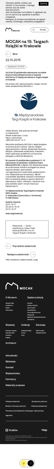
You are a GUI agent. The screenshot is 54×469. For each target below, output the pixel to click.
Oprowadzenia (31, 310)
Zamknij (43, 4)
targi (35, 260)
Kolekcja (25, 324)
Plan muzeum (31, 308)
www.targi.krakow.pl (14, 213)
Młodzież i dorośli (41, 333)
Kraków (12, 430)
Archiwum (9, 335)
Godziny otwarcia (32, 305)
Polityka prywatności (13, 401)
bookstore (15, 260)
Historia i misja (10, 303)
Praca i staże (9, 310)
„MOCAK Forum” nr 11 (15, 140)
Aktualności (11, 355)
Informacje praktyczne (33, 312)
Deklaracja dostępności (39, 406)
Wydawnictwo (13, 373)
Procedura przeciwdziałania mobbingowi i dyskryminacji (25, 411)
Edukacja (40, 324)
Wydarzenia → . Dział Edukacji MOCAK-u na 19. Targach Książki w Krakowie (24, 229)
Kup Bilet (24, 463)
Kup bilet (29, 303)
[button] (31, 463)
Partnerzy (11, 379)
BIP (44, 430)
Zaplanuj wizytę (35, 297)
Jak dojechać (30, 319)
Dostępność (30, 315)
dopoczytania (26, 260)
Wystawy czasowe (11, 330)
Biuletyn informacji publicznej (16, 406)
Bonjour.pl (24, 440)
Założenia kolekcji (26, 330)
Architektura (9, 305)
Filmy (23, 335)
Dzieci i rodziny (40, 330)
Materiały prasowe (15, 385)
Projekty (8, 337)
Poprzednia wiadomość (24, 246)
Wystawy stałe (10, 333)
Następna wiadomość (18, 254)
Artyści (23, 333)
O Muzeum (11, 297)
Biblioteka (11, 361)
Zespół (7, 308)
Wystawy (10, 324)
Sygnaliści (9, 415)
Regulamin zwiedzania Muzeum (36, 317)
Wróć (15, 54)
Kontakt (10, 367)
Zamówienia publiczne (39, 401)
